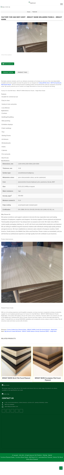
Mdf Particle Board (6, 84)
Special (50, 455)
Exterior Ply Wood (58, 457)
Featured (34, 12)
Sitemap (45, 455)
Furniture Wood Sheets (22, 457)
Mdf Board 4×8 (33, 457)
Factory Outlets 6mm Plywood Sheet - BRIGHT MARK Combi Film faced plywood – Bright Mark (32, 329)
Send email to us (8, 63)
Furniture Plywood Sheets (8, 457)
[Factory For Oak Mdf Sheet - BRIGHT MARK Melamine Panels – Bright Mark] (32, 37)
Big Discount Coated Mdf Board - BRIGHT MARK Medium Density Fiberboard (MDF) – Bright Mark (30, 331)
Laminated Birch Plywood (45, 457)
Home (28, 12)
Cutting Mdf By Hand (44, 82)
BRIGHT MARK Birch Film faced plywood (16, 378)
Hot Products (38, 455)
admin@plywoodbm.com (11, 406)
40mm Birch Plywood (32, 459)
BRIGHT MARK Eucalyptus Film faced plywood (48, 379)
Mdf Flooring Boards (56, 82)
